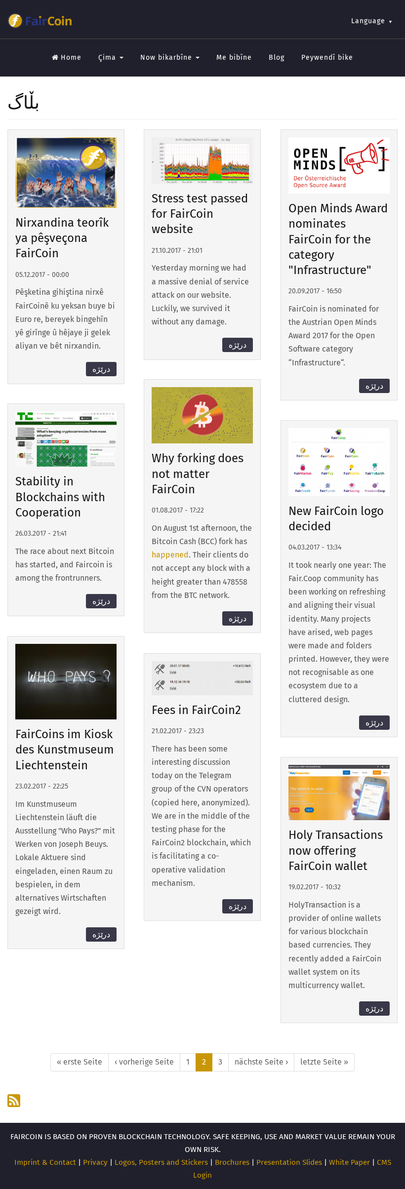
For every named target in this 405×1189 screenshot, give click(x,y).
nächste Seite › (261, 1062)
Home (71, 57)
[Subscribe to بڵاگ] (14, 1101)
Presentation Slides (289, 1162)
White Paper (349, 1162)
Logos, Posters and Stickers (161, 1162)
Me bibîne (234, 57)
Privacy (95, 1162)
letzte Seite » (324, 1062)
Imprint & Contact (45, 1162)
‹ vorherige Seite (144, 1062)
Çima (108, 57)
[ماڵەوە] (39, 21)
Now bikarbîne (167, 57)
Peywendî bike (327, 57)
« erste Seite (79, 1062)
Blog (276, 57)
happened (170, 554)
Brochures (232, 1162)
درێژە (101, 369)
